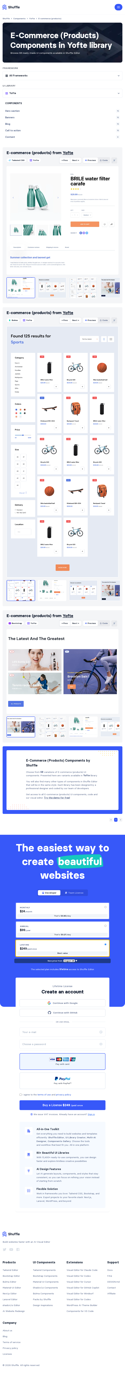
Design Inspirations (43, 1305)
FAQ (109, 1275)
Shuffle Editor (56, 1137)
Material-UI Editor (12, 1287)
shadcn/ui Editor (11, 1305)
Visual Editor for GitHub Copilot (83, 1287)
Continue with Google (65, 1003)
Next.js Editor (10, 1293)
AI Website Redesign (14, 1311)
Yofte (68, 152)
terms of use (44, 1094)
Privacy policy (10, 1348)
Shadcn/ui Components (45, 1287)
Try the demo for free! (57, 797)
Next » (75, 160)
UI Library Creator (75, 1137)
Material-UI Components (46, 1281)
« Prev (65, 160)
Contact (111, 1287)
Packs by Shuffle (42, 1299)
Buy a (62, 1105)
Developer (50, 892)
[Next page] (120, 820)
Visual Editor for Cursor (79, 1281)
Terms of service (12, 1342)
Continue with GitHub (65, 1012)
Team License (75, 892)
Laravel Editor (10, 1299)
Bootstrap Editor (11, 1275)
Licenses (7, 1353)
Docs (110, 1270)
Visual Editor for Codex (79, 1275)
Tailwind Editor (10, 1270)
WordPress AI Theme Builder (82, 1305)
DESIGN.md (113, 1281)
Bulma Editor (9, 1281)
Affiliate (111, 1293)
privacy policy (63, 1094)
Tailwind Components (44, 1270)
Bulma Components (43, 1293)
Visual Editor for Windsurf (80, 1293)
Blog (5, 1336)
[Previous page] (111, 820)
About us (7, 1330)
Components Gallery (59, 1141)
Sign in (91, 1114)
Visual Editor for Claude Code (82, 1270)
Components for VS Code (80, 1311)
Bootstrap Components (45, 1275)
